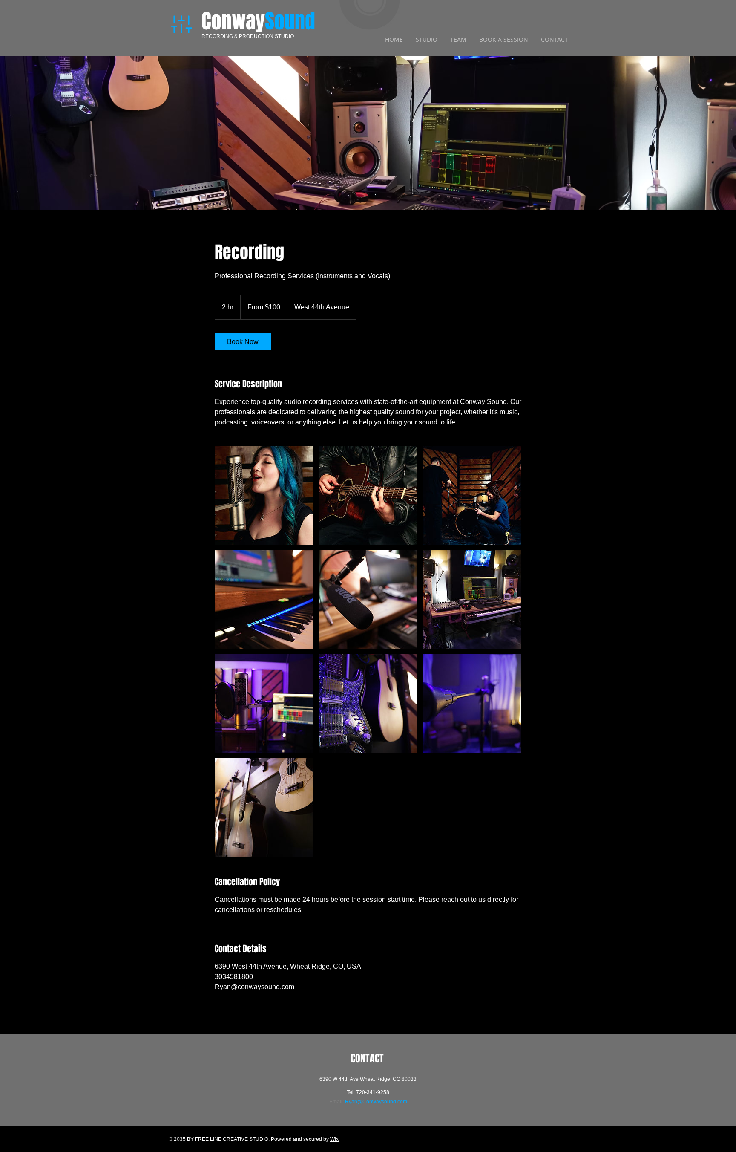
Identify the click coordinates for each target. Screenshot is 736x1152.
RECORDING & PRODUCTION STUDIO (247, 36)
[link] (243, 341)
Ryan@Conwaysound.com (376, 1102)
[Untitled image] (264, 495)
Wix (334, 1139)
